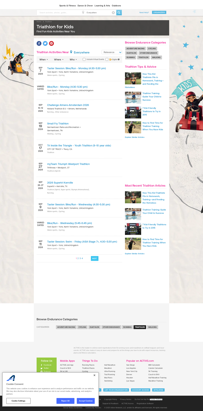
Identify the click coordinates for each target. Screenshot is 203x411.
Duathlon (131, 53)
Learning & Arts (102, 5)
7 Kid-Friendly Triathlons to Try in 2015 (152, 111)
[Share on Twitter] (45, 43)
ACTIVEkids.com (44, 6)
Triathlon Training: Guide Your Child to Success (152, 96)
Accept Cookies (86, 401)
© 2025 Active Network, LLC (115, 408)
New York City (131, 371)
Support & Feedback (110, 404)
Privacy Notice (125, 399)
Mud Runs (108, 378)
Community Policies (93, 408)
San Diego (130, 365)
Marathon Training (155, 381)
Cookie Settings (18, 401)
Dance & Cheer (85, 5)
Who (72, 59)
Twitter (46, 368)
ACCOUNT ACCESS (140, 390)
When (42, 59)
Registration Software (145, 404)
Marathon (108, 368)
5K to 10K (64, 371)
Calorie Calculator (155, 368)
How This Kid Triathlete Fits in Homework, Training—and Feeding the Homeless (144, 80)
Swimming (108, 381)
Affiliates (158, 390)
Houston (129, 378)
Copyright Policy (110, 399)
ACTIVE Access (128, 404)
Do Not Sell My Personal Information (149, 399)
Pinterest (47, 371)
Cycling (152, 49)
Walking (156, 57)
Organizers (159, 12)
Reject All (65, 401)
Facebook (47, 365)
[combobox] (112, 52)
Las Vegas (130, 381)
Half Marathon (109, 365)
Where (58, 59)
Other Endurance (148, 53)
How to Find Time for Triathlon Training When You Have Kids (153, 126)
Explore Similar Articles (134, 137)
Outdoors (116, 5)
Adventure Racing (135, 49)
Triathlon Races (88, 368)
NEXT (94, 258)
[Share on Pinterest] (51, 43)
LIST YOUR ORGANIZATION (116, 390)
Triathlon (143, 57)
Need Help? (144, 13)
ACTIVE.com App (66, 365)
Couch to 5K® (65, 368)
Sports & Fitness (67, 5)
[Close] (94, 375)
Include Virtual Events (95, 59)
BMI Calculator (154, 365)
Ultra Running (109, 371)
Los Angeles (131, 368)
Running (131, 57)
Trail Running (109, 375)
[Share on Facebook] (39, 43)
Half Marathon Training (157, 378)
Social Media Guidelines (72, 408)
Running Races (88, 365)
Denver (129, 375)
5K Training (153, 371)
